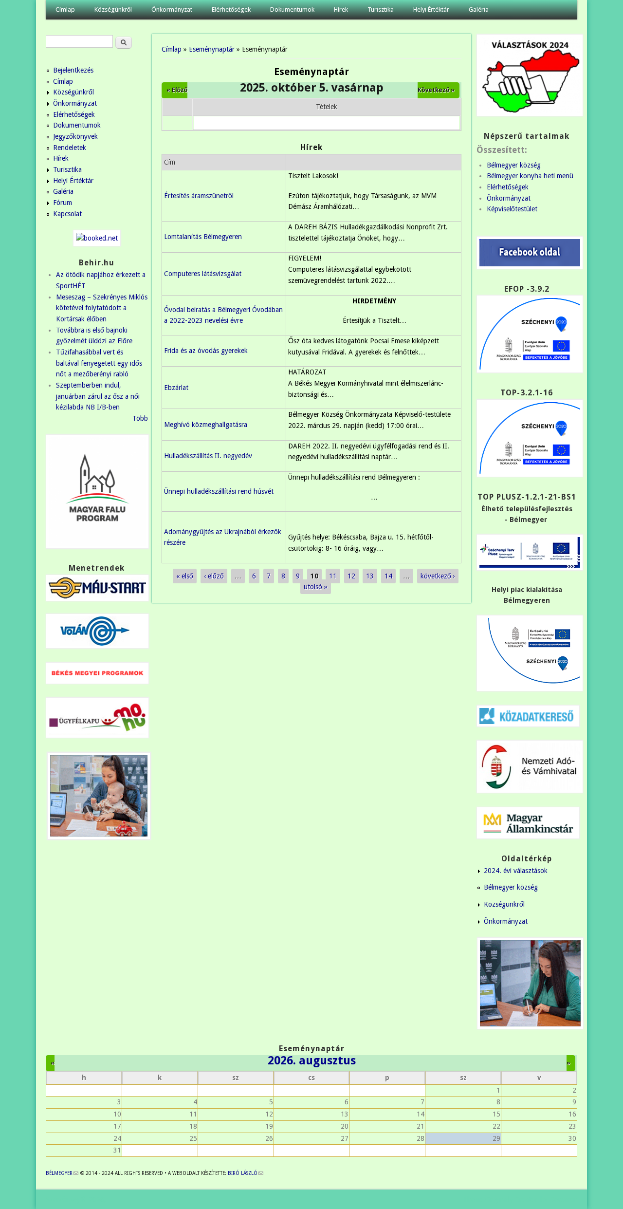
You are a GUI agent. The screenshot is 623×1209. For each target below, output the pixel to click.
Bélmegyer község (514, 165)
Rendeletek (69, 147)
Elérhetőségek (231, 9)
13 (370, 576)
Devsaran (563, 1199)
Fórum (62, 202)
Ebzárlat (176, 387)
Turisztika (380, 9)
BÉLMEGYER (62, 1173)
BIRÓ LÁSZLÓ (245, 1173)
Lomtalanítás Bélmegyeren (203, 237)
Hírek (341, 9)
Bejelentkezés (73, 70)
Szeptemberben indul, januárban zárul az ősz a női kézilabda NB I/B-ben (98, 396)
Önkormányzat (171, 9)
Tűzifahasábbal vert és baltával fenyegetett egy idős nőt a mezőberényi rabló (99, 363)
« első (184, 576)
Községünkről (113, 9)
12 (351, 576)
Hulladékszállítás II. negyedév (208, 456)
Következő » (436, 90)
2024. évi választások (516, 870)
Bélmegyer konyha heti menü (530, 176)
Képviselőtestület (512, 209)
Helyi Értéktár (431, 9)
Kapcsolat (67, 214)
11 (333, 576)
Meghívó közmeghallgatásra (205, 424)
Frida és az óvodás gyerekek (206, 350)
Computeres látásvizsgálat (202, 274)
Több (140, 418)
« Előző (176, 90)
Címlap (65, 9)
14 (388, 576)
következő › (438, 576)
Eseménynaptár (212, 49)
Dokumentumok (292, 9)
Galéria (479, 9)
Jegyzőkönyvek (75, 136)
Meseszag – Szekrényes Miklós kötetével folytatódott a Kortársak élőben (101, 308)
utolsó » (316, 587)
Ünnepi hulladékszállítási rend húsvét (219, 491)
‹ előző (214, 576)
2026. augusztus (312, 1060)
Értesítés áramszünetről (199, 196)
